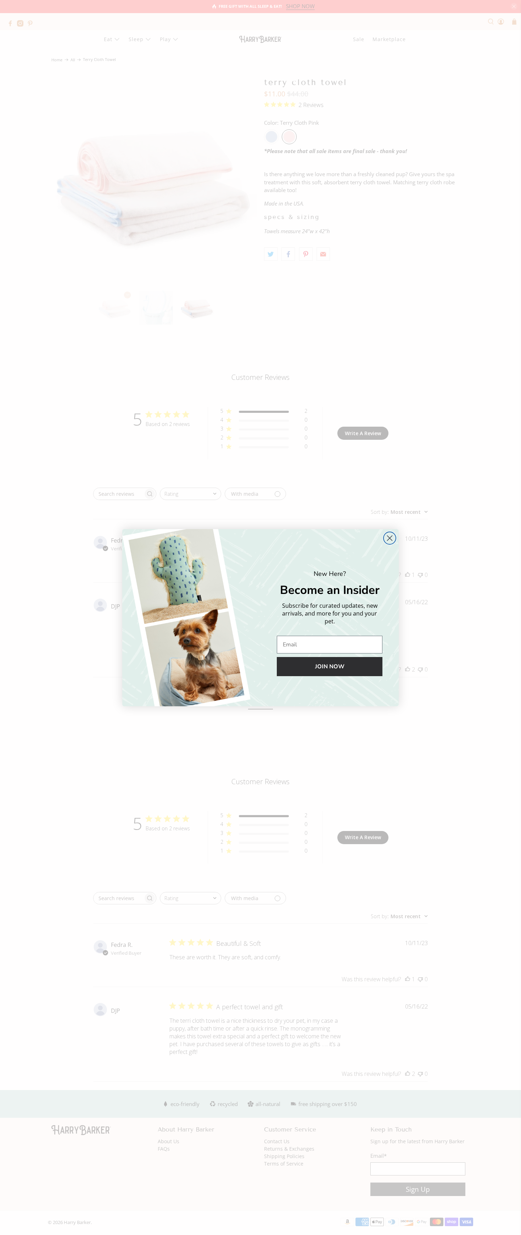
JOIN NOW (329, 666)
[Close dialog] (389, 538)
